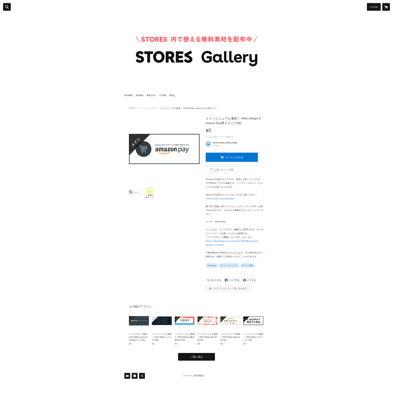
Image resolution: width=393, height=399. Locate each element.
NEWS (140, 95)
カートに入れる (234, 157)
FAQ (172, 95)
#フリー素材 (247, 265)
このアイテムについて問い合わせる (230, 288)
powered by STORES (193, 375)
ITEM (162, 95)
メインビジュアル (147, 108)
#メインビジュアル (229, 265)
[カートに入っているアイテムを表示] (386, 7)
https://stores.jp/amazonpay (220, 198)
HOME (128, 95)
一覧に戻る (196, 356)
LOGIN (374, 7)
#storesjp (212, 265)
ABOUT (151, 95)
